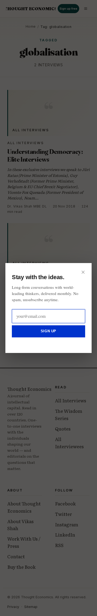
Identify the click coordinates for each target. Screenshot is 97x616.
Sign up (48, 331)
